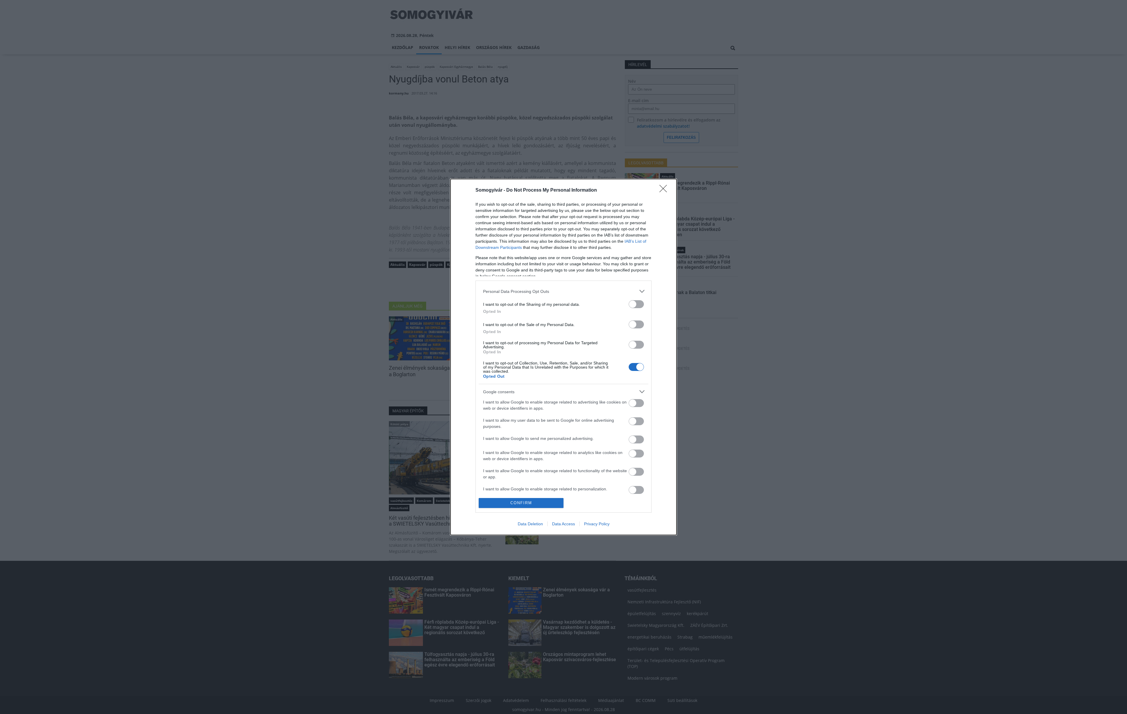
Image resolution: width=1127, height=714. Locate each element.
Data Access (563, 523)
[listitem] (563, 291)
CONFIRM (521, 503)
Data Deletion (530, 523)
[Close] (665, 190)
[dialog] (563, 357)
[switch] (636, 304)
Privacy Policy (597, 523)
